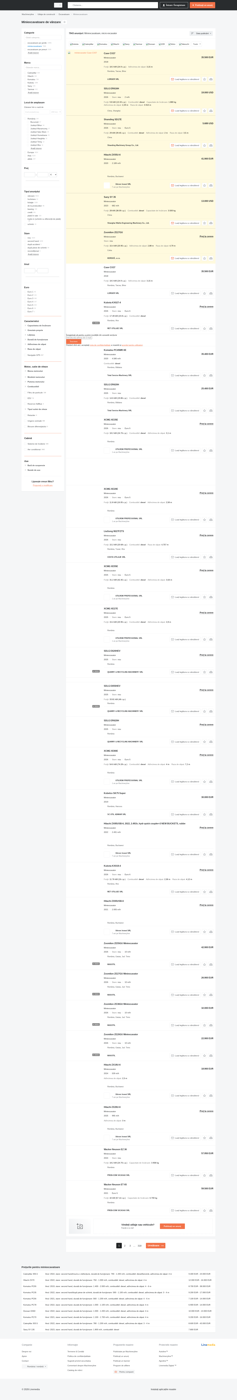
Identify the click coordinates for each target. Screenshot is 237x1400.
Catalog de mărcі (74, 1370)
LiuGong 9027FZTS (114, 531)
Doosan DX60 (29, 1311)
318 (139, 1246)
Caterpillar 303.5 (30, 1323)
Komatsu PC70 (29, 1317)
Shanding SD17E (113, 119)
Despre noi (26, 1351)
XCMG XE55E (111, 566)
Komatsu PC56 (29, 1299)
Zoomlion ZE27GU (113, 232)
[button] (204, 79)
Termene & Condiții (75, 1351)
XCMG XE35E (111, 420)
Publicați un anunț (172, 1226)
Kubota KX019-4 (112, 866)
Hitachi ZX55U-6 (112, 155)
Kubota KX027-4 (112, 302)
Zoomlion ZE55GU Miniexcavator (121, 943)
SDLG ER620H (111, 384)
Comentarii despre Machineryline (81, 1365)
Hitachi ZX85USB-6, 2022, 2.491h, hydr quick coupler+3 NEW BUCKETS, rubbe (144, 823)
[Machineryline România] (36, 5)
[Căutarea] (70, 5)
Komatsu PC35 (29, 1292)
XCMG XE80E (111, 751)
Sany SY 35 (110, 197)
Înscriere (73, 341)
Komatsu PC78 (29, 1305)
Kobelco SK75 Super (115, 793)
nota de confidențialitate (100, 345)
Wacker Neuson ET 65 (115, 1184)
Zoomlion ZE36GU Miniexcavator (121, 1004)
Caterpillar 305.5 (30, 1274)
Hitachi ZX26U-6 (112, 1107)
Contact (25, 1361)
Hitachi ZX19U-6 (112, 1065)
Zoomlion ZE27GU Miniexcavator (121, 974)
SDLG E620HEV (112, 651)
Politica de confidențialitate (79, 1356)
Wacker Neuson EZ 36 (115, 1149)
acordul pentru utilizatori (132, 345)
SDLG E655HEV (112, 686)
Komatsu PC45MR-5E (115, 350)
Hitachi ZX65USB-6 (114, 901)
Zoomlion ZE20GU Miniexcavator (121, 1034)
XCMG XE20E (111, 489)
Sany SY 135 (29, 1329)
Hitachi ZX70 (28, 1280)
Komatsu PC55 (29, 1286)
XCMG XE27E (111, 608)
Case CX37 (109, 53)
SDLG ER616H (111, 88)
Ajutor (24, 1356)
